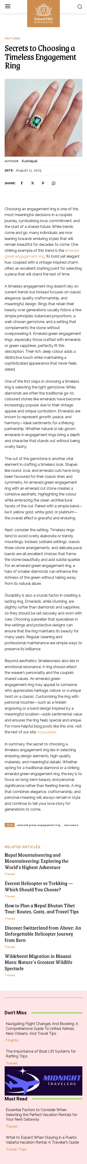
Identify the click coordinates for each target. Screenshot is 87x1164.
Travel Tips (16, 1149)
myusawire (71, 825)
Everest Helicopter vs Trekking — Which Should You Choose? (39, 886)
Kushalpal (29, 161)
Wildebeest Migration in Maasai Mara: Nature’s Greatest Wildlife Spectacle (38, 962)
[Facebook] (21, 183)
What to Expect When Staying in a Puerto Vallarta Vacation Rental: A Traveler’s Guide (42, 1140)
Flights (12, 1040)
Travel (10, 874)
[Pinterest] (43, 183)
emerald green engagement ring (39, 825)
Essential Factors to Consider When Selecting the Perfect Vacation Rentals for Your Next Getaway (41, 1115)
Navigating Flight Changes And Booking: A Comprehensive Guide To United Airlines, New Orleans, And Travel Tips (42, 1029)
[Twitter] (32, 183)
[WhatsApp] (53, 183)
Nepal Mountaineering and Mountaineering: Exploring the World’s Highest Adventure (36, 861)
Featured (12, 38)
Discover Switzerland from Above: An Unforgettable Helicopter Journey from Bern (43, 934)
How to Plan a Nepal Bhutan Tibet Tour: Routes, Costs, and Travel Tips (42, 908)
